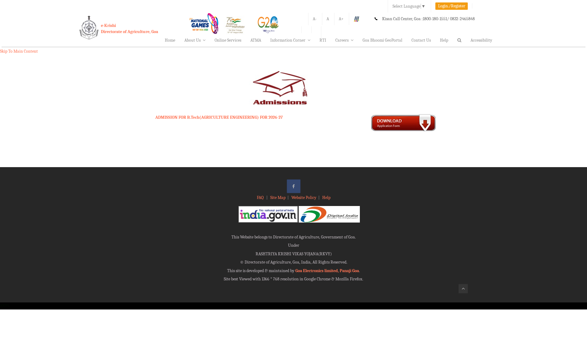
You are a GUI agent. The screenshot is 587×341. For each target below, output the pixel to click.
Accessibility (481, 40)
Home (170, 40)
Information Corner (287, 40)
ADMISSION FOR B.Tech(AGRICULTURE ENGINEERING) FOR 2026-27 (219, 117)
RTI (322, 40)
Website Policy (303, 197)
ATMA (255, 40)
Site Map (278, 197)
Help (444, 40)
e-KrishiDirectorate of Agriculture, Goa (129, 28)
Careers (342, 40)
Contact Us (421, 40)
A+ (341, 18)
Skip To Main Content (19, 51)
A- (315, 18)
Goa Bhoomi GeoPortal (382, 40)
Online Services (228, 40)
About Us (192, 40)
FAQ (260, 197)
